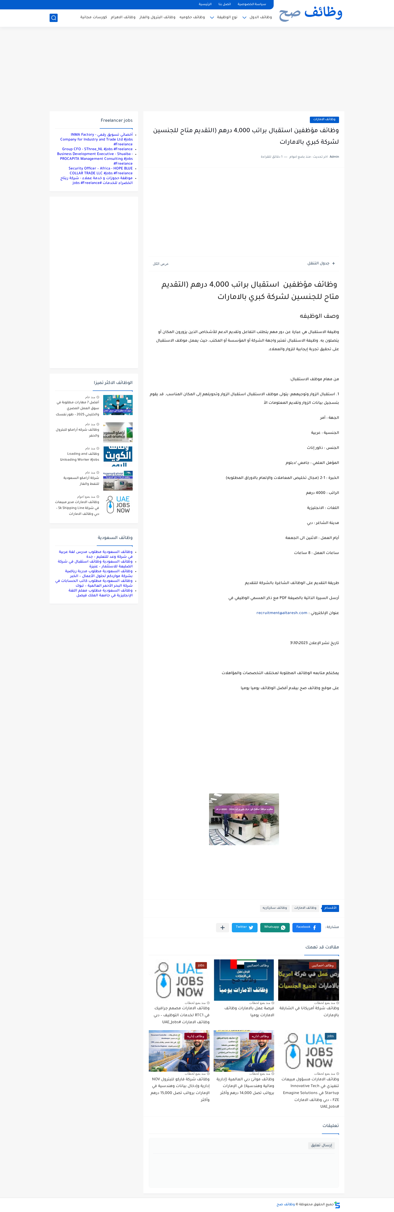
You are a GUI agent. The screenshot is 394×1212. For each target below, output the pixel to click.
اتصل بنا (224, 4)
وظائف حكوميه (192, 18)
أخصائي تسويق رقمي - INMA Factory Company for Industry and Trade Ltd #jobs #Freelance (96, 140)
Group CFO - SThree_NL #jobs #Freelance (97, 149)
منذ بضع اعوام (86, 496)
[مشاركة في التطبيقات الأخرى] (222, 927)
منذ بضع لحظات (324, 1003)
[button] (306, 927)
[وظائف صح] (310, 13)
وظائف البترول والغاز (158, 18)
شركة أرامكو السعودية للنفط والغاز (81, 481)
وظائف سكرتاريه (275, 908)
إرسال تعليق (321, 1146)
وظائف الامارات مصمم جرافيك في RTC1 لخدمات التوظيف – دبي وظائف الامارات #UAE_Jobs (182, 1016)
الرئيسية (205, 4)
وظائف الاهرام (123, 18)
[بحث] (54, 18)
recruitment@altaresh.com (282, 613)
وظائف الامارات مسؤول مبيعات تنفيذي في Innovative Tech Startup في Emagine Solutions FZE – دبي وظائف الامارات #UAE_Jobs (310, 1093)
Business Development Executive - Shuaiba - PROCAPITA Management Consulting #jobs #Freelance (95, 159)
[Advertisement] (197, 69)
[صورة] (118, 405)
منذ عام (90, 397)
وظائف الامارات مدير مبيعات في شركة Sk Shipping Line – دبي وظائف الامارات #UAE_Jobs (77, 509)
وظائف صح (286, 1205)
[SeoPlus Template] (337, 1205)
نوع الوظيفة (227, 18)
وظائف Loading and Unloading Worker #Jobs (79, 457)
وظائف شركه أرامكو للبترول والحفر (77, 433)
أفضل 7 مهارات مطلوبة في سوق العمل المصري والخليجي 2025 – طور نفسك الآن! (77, 409)
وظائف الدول (261, 18)
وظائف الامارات (324, 119)
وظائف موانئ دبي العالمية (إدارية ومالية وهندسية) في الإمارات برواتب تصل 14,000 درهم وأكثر (245, 1087)
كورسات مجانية (93, 18)
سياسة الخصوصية (252, 4)
